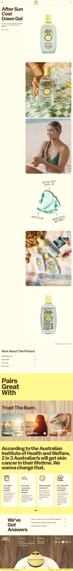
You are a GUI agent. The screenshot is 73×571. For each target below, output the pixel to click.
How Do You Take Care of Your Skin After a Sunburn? (46, 519)
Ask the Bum (40, 542)
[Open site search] (70, 2)
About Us (21, 542)
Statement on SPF (67, 569)
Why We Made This (7, 356)
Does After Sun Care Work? (39, 526)
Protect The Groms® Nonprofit (27, 543)
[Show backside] (21, 433)
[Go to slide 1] (35, 510)
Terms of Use (51, 569)
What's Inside (5, 360)
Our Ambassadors (23, 545)
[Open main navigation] (2, 2)
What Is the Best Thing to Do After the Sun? (43, 522)
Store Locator (40, 543)
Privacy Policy (59, 569)
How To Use (5, 363)
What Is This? (5, 366)
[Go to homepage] (5, 539)
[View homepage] (36, 2)
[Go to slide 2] (38, 510)
